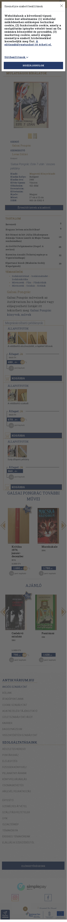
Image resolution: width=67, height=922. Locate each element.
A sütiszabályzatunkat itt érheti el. (28, 42)
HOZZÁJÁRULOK (33, 65)
